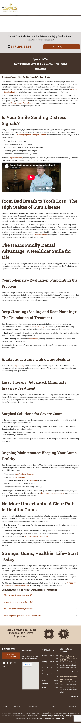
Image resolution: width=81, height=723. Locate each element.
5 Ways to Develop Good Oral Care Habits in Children (68, 658)
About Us (17, 706)
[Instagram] (11, 663)
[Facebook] (4, 663)
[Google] (4, 666)
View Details (40, 69)
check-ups (20, 477)
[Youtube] (7, 663)
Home (5, 706)
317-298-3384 (21, 46)
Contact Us (72, 706)
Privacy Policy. (58, 715)
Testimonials (33, 706)
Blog (53, 706)
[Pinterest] (14, 663)
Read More (73, 672)
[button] (3, 8)
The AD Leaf (59, 718)
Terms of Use (45, 715)
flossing (33, 480)
